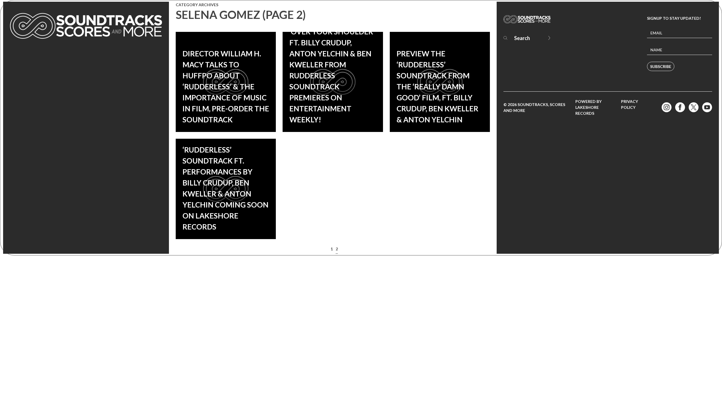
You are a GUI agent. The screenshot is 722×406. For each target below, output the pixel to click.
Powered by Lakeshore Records (588, 107)
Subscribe (660, 66)
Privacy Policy (629, 104)
